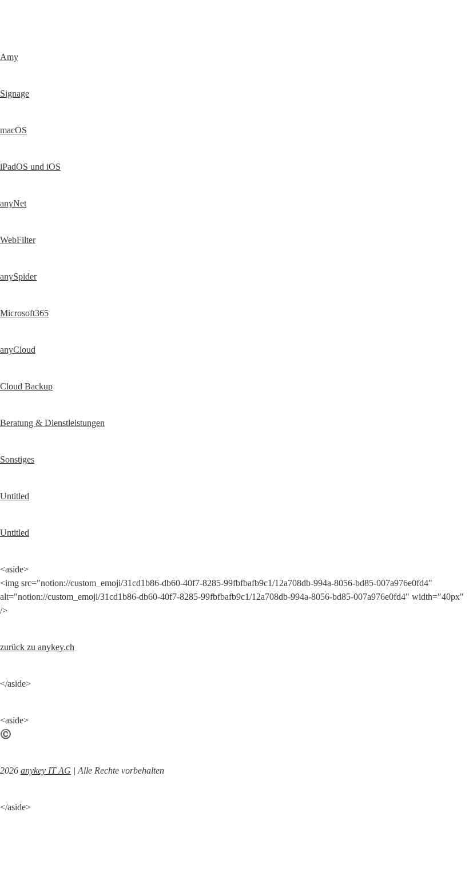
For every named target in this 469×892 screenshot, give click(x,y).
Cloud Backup (26, 386)
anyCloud (17, 350)
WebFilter (17, 240)
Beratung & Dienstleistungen (52, 423)
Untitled (14, 496)
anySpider (18, 276)
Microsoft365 (24, 313)
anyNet (13, 203)
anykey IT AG (46, 770)
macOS (13, 130)
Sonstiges (17, 459)
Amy (9, 57)
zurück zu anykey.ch (37, 647)
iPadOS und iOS (30, 167)
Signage (14, 93)
